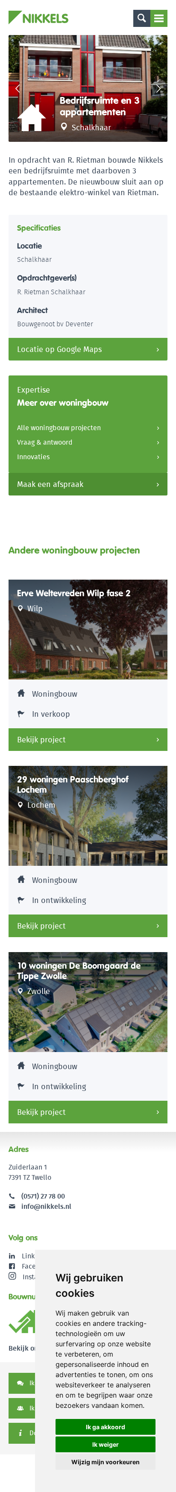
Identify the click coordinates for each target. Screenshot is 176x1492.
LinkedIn (35, 1256)
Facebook (36, 1266)
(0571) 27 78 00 (43, 1196)
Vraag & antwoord (45, 442)
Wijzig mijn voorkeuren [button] (105, 1462)
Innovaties (33, 457)
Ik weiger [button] (105, 1444)
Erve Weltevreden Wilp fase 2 (74, 593)
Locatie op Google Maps (59, 349)
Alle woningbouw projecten (59, 428)
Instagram (38, 1276)
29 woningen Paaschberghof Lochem (72, 784)
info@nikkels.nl (45, 1206)
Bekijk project (41, 739)
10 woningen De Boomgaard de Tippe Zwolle (79, 971)
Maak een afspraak (50, 484)
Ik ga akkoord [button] (105, 1426)
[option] (88, 88)
